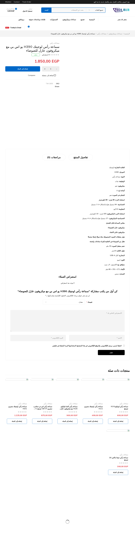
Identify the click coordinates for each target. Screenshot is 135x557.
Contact (17, 2)
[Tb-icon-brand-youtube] (109, 516)
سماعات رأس (101, 34)
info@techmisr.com (113, 510)
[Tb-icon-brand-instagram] (125, 522)
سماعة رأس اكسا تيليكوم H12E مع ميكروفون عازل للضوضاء (69, 408)
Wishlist (8, 2)
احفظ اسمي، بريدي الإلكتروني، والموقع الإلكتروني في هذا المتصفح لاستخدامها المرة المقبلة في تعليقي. (87, 346)
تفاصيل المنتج (81, 157)
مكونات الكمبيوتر (28, 499)
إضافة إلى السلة (23, 69)
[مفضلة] (50, 75)
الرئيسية (127, 34)
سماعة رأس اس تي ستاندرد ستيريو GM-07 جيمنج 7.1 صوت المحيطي (42, 408)
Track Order (26, 2)
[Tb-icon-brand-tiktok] (117, 522)
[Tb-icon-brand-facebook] (125, 516)
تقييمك (89, 302)
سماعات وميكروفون (115, 34)
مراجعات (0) (54, 157)
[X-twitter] (117, 516)
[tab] (81, 157)
